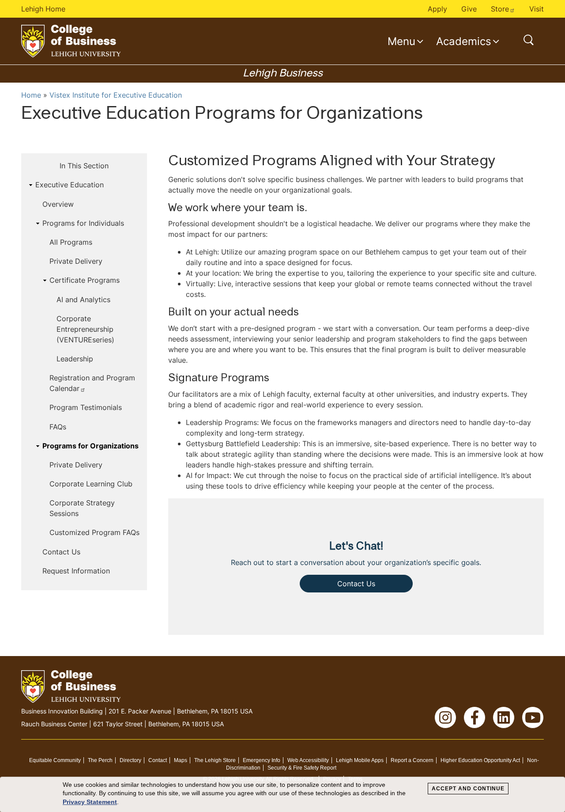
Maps (180, 760)
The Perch (100, 760)
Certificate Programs (84, 280)
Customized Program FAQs (94, 532)
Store (500, 9)
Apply (437, 9)
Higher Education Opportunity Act (480, 760)
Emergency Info (261, 760)
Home (31, 95)
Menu (401, 41)
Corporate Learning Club (90, 484)
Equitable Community (55, 760)
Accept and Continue (468, 788)
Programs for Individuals (83, 223)
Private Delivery (75, 261)
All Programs (70, 242)
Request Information (76, 571)
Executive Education (69, 185)
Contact (157, 760)
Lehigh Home (43, 9)
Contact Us (61, 552)
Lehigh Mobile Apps (360, 760)
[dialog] (282, 794)
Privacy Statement (90, 801)
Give (469, 9)
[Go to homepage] (71, 41)
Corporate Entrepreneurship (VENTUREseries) (85, 329)
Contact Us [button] (356, 583)
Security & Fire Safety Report (301, 768)
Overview (58, 204)
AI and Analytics (83, 299)
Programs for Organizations (90, 446)
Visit (536, 9)
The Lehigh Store (215, 760)
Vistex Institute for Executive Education (115, 95)
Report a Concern (412, 760)
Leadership (74, 359)
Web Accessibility (308, 760)
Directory (130, 760)
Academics (463, 41)
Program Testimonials (85, 407)
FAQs (57, 427)
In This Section (84, 166)
